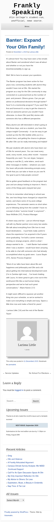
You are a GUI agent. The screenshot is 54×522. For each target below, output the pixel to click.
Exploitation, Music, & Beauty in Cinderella (25, 482)
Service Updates (11, 373)
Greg (10, 455)
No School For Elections (40, 373)
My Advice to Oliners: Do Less (20, 479)
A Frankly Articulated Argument (21, 462)
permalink (12, 365)
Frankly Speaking (27, 9)
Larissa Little (34, 52)
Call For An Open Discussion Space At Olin (25, 472)
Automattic (8, 515)
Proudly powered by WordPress (16, 512)
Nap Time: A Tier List (16, 486)
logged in (19, 390)
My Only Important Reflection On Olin (23, 476)
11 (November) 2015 (31, 361)
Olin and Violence (15, 459)
